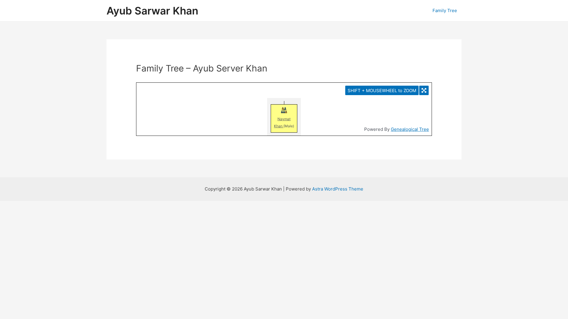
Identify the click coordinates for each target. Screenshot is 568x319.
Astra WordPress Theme (337, 189)
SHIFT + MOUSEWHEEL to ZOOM (382, 90)
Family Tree (445, 10)
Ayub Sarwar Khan (152, 10)
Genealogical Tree (410, 129)
